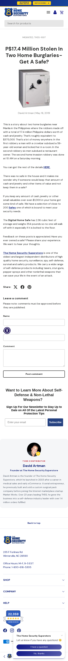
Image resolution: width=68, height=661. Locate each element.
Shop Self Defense (40, 3)
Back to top (34, 523)
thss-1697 (40, 37)
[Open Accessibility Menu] (7, 330)
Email (6, 331)
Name (6, 316)
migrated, (28, 37)
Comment (9, 346)
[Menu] (48, 12)
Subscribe (55, 422)
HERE (46, 167)
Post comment (34, 374)
